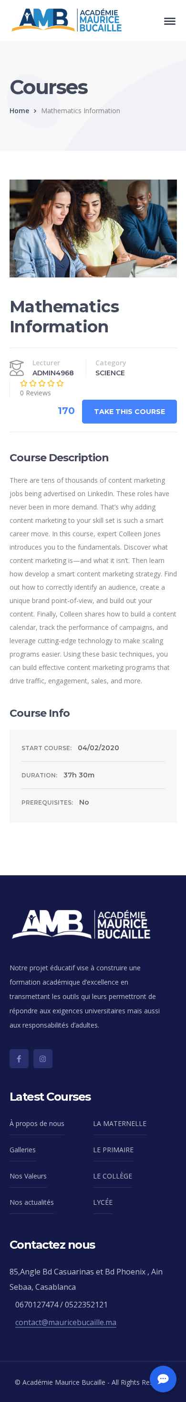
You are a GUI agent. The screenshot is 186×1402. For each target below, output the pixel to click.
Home (19, 110)
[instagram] (42, 1058)
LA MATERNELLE (119, 1123)
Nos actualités (32, 1202)
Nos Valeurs (28, 1175)
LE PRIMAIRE (113, 1149)
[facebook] (19, 1058)
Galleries (23, 1149)
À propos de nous (37, 1123)
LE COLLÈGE (112, 1175)
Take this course (129, 411)
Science (110, 373)
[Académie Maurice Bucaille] (67, 19)
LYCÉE (103, 1202)
